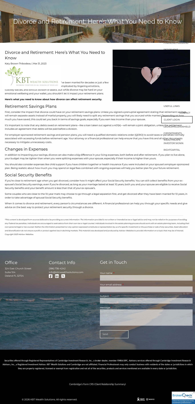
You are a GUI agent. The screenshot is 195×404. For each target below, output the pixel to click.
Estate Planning (174, 69)
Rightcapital (172, 150)
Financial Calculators (172, 98)
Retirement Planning (171, 51)
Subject (116, 296)
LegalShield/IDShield (177, 126)
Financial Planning (176, 43)
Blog (167, 89)
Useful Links (172, 106)
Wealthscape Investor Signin (173, 141)
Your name (118, 273)
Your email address (122, 284)
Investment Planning (171, 61)
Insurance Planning (176, 76)
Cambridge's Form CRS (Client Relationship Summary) (97, 384)
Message (117, 307)
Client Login (172, 119)
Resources (170, 82)
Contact (185, 112)
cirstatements (173, 133)
